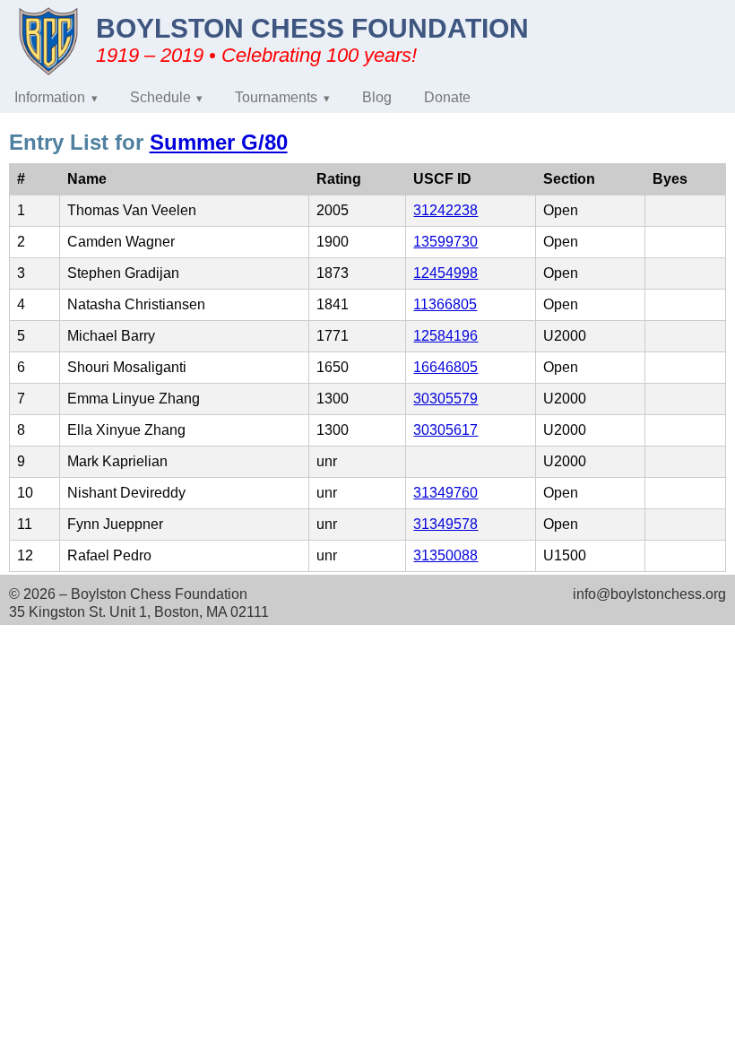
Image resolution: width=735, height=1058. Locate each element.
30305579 (445, 398)
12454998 (445, 273)
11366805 (445, 304)
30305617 (445, 430)
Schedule (160, 97)
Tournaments (276, 97)
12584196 (445, 335)
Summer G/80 (219, 142)
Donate (447, 97)
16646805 (445, 367)
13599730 (445, 241)
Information (49, 97)
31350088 (445, 555)
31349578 (445, 524)
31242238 (445, 210)
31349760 (445, 492)
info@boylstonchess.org (649, 594)
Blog (377, 97)
